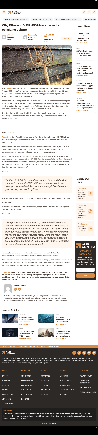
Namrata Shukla (10, 38)
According (5, 137)
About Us (64, 376)
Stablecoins (7, 394)
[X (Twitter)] (15, 289)
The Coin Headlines (88, 392)
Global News (7, 404)
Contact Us (65, 385)
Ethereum (8, 88)
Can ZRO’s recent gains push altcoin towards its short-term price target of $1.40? (85, 104)
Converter (26, 390)
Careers (63, 394)
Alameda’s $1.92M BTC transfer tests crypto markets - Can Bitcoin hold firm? (63, 333)
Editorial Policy (87, 387)
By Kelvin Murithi (82, 110)
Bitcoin (58, 329)
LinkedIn (44, 385)
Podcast (25, 399)
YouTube (44, 394)
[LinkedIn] (19, 289)
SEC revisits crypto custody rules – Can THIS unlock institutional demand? (27, 333)
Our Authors (65, 381)
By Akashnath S (24, 324)
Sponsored (26, 376)
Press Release (27, 381)
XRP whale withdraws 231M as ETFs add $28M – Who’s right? (63, 319)
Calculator (26, 394)
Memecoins (6, 399)
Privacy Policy (86, 376)
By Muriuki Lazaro (25, 338)
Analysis (5, 390)
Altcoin (22, 314)
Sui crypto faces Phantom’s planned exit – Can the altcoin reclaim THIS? (26, 319)
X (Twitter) (45, 376)
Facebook (45, 381)
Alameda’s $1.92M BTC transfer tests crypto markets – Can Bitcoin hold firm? (85, 86)
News (57, 314)
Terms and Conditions (85, 382)
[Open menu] (4, 12)
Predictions (26, 385)
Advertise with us (67, 390)
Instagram (45, 390)
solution (22, 260)
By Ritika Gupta (61, 324)
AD (95, 0)
